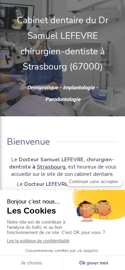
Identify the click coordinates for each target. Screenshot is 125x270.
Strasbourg (51, 166)
